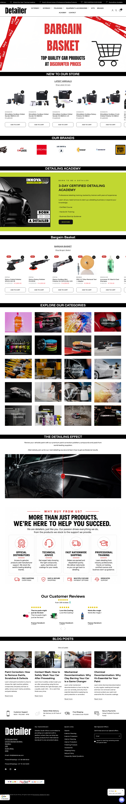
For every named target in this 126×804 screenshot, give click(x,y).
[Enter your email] (119, 736)
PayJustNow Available (94, 2)
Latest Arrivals (63, 81)
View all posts (63, 647)
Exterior (35, 8)
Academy (62, 13)
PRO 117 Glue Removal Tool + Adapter (86, 280)
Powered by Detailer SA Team (40, 794)
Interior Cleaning (70, 739)
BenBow (79, 277)
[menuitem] (36, 8)
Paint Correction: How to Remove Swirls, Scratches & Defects (17, 675)
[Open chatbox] (121, 800)
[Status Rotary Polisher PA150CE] (39, 264)
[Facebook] (7, 769)
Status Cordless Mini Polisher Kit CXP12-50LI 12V (63, 280)
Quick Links (69, 726)
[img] (63, 599)
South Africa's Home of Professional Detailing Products (37, 2)
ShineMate (8, 112)
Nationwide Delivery (114, 2)
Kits (92, 8)
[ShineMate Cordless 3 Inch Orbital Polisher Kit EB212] (110, 99)
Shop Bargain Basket (63, 250)
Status (7, 277)
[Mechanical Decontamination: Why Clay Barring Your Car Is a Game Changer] (77, 659)
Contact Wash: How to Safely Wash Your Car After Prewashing (47, 675)
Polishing (58, 8)
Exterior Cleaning (70, 733)
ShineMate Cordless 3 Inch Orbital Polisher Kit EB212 (109, 115)
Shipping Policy (69, 750)
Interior (46, 8)
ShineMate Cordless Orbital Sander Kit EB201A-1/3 (62, 115)
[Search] (116, 10)
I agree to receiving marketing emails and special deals (107, 741)
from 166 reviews (61, 602)
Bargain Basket (63, 246)
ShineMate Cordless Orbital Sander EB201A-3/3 (15, 115)
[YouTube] (16, 769)
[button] (66, 222)
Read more (9, 696)
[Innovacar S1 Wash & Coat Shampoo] (110, 264)
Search (66, 730)
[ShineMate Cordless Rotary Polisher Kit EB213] (86, 99)
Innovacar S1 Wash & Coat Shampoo (109, 280)
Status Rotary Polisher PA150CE (37, 280)
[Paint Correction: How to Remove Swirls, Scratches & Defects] (18, 659)
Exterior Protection (70, 736)
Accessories (68, 748)
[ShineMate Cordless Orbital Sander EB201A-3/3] (15, 99)
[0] (119, 10)
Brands (100, 8)
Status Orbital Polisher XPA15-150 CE (13, 280)
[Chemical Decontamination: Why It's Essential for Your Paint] (107, 659)
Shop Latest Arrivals (63, 85)
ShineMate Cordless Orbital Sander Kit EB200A (39, 115)
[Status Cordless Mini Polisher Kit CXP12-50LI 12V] (63, 264)
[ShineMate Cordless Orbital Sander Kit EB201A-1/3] (63, 99)
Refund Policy (69, 753)
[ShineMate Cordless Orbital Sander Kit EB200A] (39, 99)
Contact (72, 13)
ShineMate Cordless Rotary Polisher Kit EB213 (86, 115)
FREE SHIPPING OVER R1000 (71, 2)
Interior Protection (70, 742)
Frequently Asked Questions (74, 756)
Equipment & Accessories (76, 8)
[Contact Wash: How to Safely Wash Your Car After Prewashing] (48, 659)
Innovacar (104, 277)
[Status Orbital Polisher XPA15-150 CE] (15, 264)
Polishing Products (70, 745)
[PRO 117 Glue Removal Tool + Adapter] (86, 264)
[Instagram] (12, 769)
